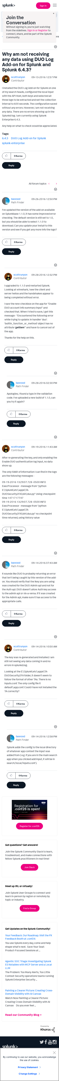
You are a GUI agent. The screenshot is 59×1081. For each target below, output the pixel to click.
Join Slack (29, 867)
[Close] (54, 1052)
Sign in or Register (37, 30)
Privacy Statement (28, 1067)
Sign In (43, 5)
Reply (11, 165)
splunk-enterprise (13, 143)
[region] (29, 1064)
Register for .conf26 (29, 826)
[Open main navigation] (55, 5)
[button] (55, 47)
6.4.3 (5, 138)
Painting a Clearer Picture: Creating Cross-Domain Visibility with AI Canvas (29, 992)
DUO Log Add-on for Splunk (28, 138)
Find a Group (29, 908)
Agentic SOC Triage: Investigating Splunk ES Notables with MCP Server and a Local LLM (28, 965)
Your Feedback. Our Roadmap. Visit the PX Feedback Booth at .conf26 (28, 937)
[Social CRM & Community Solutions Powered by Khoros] (48, 1028)
